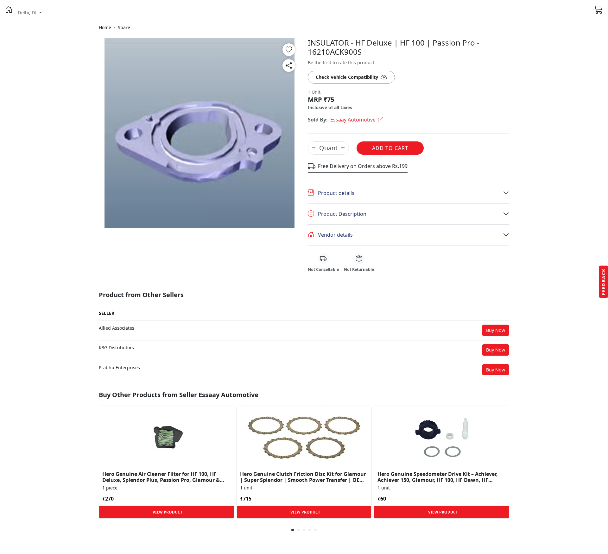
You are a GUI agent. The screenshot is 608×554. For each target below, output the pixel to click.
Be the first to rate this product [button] (341, 62)
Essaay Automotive (353, 119)
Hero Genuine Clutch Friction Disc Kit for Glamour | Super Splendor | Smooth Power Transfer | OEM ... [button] (303, 477)
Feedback (603, 282)
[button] (9, 9)
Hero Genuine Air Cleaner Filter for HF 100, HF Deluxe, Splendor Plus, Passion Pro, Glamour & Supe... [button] (161, 477)
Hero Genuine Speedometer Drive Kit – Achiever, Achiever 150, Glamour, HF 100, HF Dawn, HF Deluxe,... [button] (437, 477)
